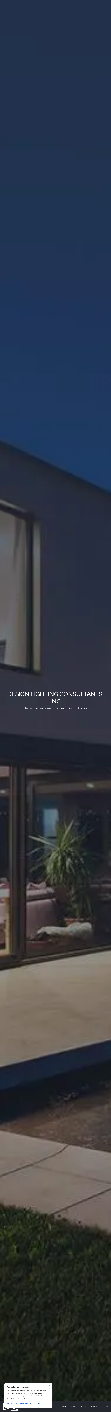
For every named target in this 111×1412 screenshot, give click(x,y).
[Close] (49, 1385)
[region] (28, 1395)
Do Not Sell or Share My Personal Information (23, 1403)
